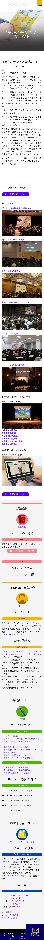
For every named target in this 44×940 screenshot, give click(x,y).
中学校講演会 (24, 767)
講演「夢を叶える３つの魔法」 (17, 747)
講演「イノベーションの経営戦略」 (19, 758)
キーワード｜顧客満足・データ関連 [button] (17, 800)
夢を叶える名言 (15, 907)
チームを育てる (17, 901)
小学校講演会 (9, 767)
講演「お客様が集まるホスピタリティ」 (20, 755)
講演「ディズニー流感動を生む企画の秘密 (21, 739)
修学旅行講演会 (23, 770)
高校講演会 (8, 770)
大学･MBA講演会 (11, 773)
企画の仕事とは (17, 898)
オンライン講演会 (11, 918)
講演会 (4, 912)
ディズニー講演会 (31, 654)
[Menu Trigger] (39, 3)
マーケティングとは (19, 896)
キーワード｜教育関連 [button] (12, 810)
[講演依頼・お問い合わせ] (36, 932)
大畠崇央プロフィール (13, 634)
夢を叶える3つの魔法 (16, 876)
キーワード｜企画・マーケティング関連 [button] (18, 796)
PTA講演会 (26, 773)
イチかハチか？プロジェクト (20, 61)
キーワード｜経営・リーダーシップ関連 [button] (18, 791)
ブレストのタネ (18, 66)
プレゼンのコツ (17, 904)
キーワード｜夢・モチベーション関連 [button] (18, 805)
